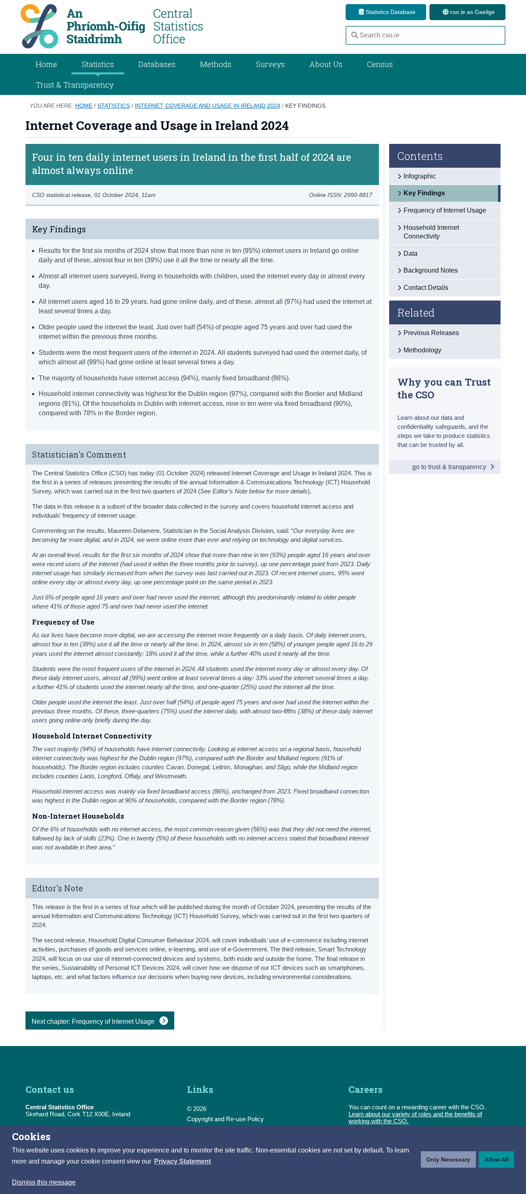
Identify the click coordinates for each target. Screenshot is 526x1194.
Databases (156, 64)
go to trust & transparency (450, 466)
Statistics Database (389, 12)
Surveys (270, 64)
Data (411, 253)
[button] (182, 1161)
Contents (420, 156)
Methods (215, 64)
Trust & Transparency (75, 84)
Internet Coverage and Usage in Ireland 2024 (207, 105)
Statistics (113, 105)
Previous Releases (431, 332)
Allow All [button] (496, 1159)
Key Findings (305, 105)
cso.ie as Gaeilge (471, 12)
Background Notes (431, 270)
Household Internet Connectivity (431, 232)
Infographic (420, 176)
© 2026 (196, 1108)
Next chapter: (94, 1021)
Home (46, 64)
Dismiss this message (44, 1182)
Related (416, 312)
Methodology (422, 350)
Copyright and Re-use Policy (225, 1118)
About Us (325, 64)
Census (380, 64)
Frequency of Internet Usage (445, 210)
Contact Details (426, 287)
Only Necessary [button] (448, 1159)
